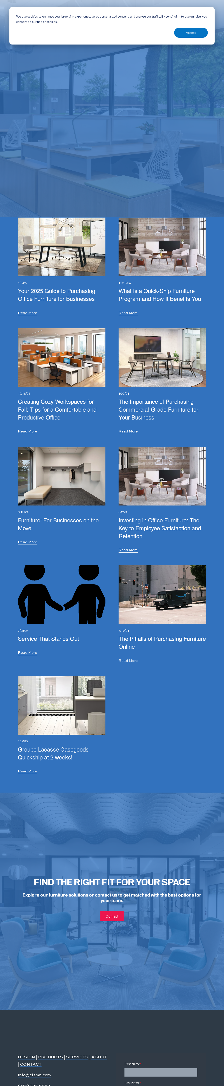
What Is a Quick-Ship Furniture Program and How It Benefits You (160, 294)
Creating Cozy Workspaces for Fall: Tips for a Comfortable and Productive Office (57, 409)
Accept (191, 32)
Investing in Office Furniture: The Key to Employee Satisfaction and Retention (160, 528)
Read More (27, 312)
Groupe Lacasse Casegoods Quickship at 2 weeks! (53, 753)
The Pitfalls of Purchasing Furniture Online (162, 642)
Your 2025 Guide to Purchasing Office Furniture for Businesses (56, 294)
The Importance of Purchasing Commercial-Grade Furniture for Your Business (158, 409)
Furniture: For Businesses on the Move (58, 524)
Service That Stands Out (48, 638)
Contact (112, 916)
